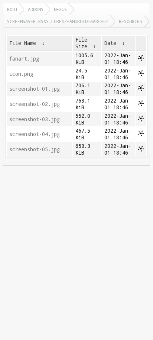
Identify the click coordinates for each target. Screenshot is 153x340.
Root (12, 9)
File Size (81, 43)
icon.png (21, 74)
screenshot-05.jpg (34, 149)
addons (35, 9)
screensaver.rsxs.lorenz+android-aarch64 (57, 21)
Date (110, 43)
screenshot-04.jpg (34, 134)
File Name (22, 43)
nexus (60, 9)
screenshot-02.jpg (34, 104)
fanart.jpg (24, 58)
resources (130, 21)
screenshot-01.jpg (34, 88)
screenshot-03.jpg (34, 119)
